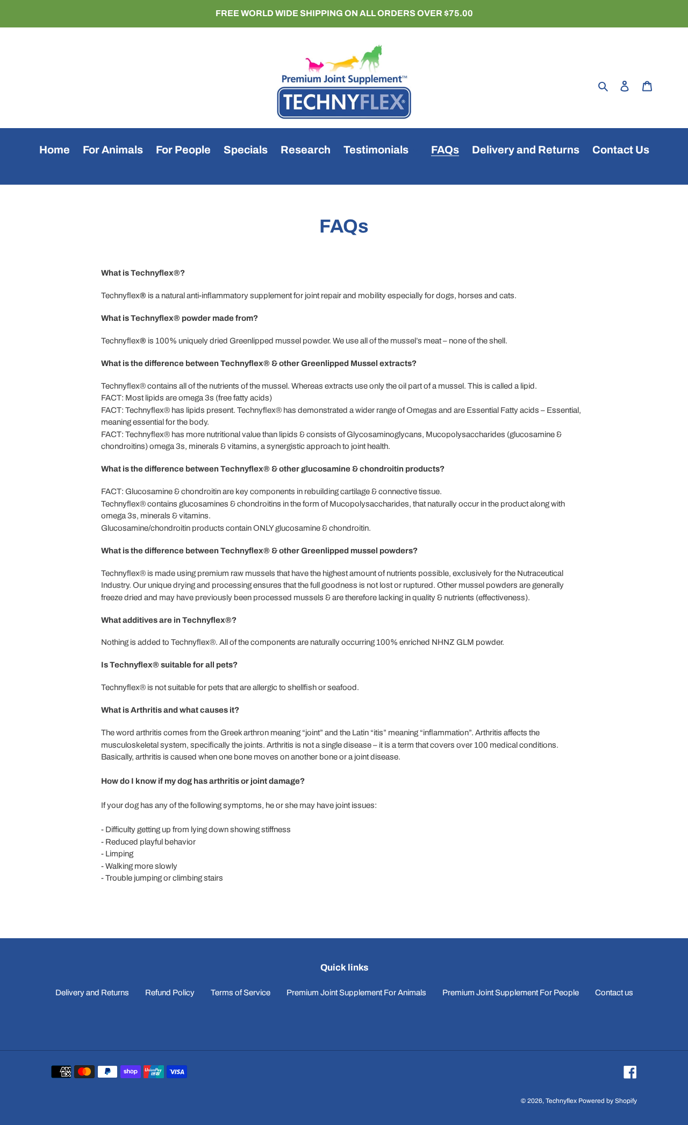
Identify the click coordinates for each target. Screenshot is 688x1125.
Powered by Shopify (607, 1101)
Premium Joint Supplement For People (510, 992)
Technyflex (561, 1101)
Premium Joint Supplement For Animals (356, 992)
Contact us (614, 992)
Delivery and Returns (92, 992)
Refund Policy (170, 992)
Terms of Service (240, 992)
